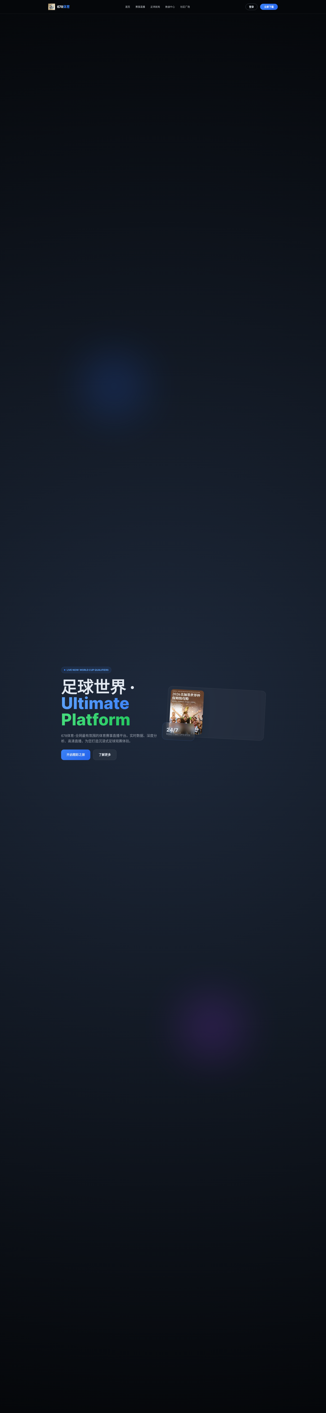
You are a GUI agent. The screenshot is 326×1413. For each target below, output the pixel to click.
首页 (127, 6)
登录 (251, 6)
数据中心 (170, 6)
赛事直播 (140, 6)
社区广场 (185, 6)
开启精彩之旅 (76, 754)
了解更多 (105, 754)
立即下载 (269, 6)
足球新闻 (155, 6)
